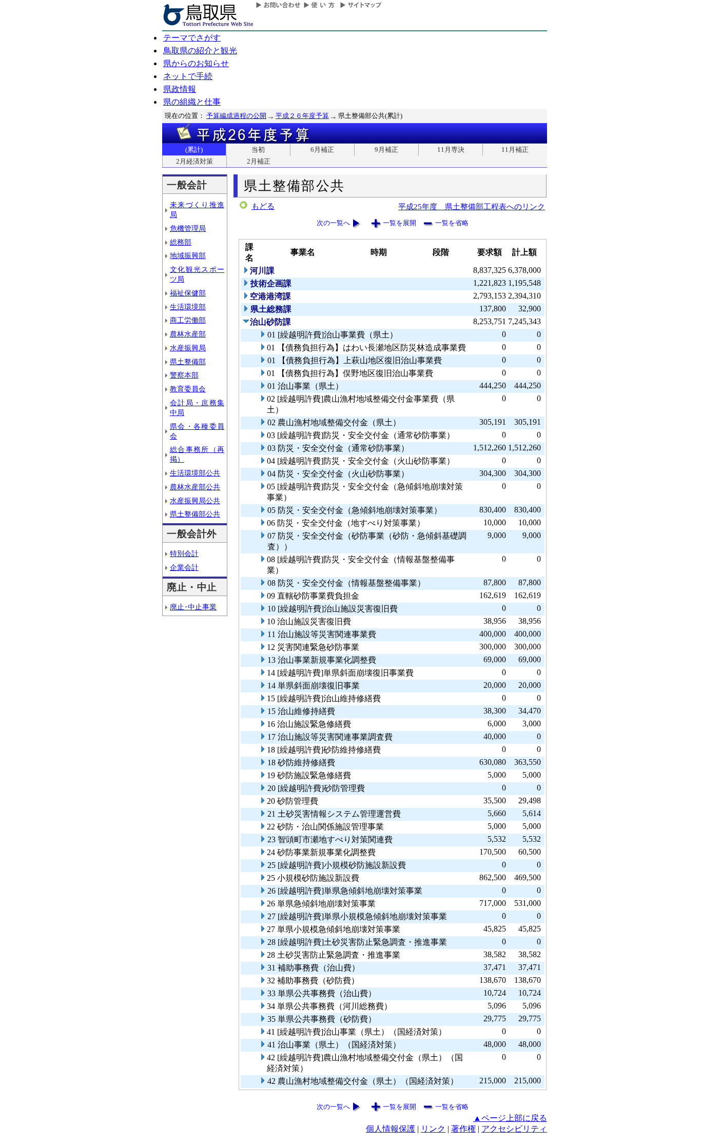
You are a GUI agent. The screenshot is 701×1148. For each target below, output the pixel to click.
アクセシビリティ (514, 1128)
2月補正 (258, 161)
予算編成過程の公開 (236, 116)
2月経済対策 (194, 161)
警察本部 (184, 375)
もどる (263, 206)
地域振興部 (188, 255)
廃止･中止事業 (193, 607)
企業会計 (184, 567)
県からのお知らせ (196, 63)
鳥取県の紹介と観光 (200, 50)
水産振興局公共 (195, 501)
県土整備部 (188, 362)
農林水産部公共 (195, 487)
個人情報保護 (390, 1128)
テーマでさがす (192, 37)
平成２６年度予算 (302, 116)
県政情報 (179, 89)
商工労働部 (188, 320)
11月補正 (515, 149)
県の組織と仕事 (192, 101)
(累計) (194, 149)
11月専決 (450, 149)
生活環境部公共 (195, 473)
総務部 (180, 242)
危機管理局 (188, 228)
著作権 (463, 1128)
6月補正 (322, 149)
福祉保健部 (188, 293)
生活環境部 (188, 307)
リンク (433, 1128)
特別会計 (184, 553)
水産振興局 (188, 348)
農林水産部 (188, 334)
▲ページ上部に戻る (510, 1118)
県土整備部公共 (195, 514)
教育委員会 (188, 389)
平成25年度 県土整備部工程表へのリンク (471, 206)
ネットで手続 (187, 76)
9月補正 (386, 149)
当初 (258, 149)
